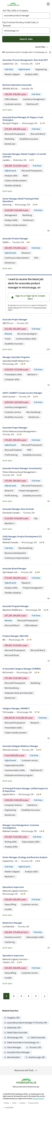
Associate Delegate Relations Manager (20, 746)
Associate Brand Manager (14, 568)
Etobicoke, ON (13, 1027)
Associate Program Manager (15, 606)
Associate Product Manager (15, 238)
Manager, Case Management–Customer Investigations (20, 826)
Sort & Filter (40, 47)
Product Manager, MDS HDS (15, 636)
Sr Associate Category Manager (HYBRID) (21, 669)
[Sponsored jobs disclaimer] (50, 52)
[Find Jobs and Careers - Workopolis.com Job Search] (13, 4)
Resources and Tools (24, 1070)
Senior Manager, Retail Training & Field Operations (20, 200)
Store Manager (14, 1047)
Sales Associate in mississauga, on (23, 1042)
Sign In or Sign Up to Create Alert (30, 297)
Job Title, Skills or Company (15, 10)
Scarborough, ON (36, 1057)
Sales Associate (38, 1037)
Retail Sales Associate (17, 1032)
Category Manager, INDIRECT (16, 708)
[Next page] (44, 996)
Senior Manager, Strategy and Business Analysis (24, 857)
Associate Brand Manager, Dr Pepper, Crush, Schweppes (23, 118)
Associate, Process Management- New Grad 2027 (25, 60)
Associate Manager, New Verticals (18, 509)
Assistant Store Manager (18, 1052)
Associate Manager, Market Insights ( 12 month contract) (24, 155)
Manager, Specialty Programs (16, 357)
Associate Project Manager (14, 319)
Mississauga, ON (14, 1037)
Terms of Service (13, 308)
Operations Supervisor (13, 887)
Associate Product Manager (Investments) (22, 468)
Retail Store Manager (12, 923)
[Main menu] (48, 4)
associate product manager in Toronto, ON (27, 1022)
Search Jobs (26, 39)
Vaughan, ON (13, 1017)
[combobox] (26, 15)
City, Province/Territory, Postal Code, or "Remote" (20, 24)
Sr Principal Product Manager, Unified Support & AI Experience (25, 789)
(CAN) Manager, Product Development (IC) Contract (22, 538)
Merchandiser (13, 1057)
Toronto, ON (35, 1047)
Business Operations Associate (16, 85)
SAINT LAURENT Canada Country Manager (22, 393)
